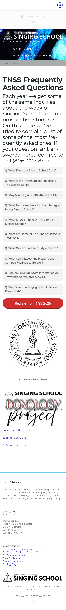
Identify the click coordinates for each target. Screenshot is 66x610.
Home (5, 63)
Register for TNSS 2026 (33, 303)
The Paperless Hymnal (14, 555)
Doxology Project (11, 564)
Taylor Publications (12, 558)
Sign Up (40, 16)
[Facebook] (33, 22)
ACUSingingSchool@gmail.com (35, 55)
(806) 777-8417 (24, 49)
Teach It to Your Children (15, 561)
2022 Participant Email (15, 445)
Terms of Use (42, 596)
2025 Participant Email (15, 437)
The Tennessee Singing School (17, 549)
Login (29, 16)
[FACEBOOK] (33, 602)
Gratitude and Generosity (16, 430)
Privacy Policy (25, 596)
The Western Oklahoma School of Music (22, 552)
